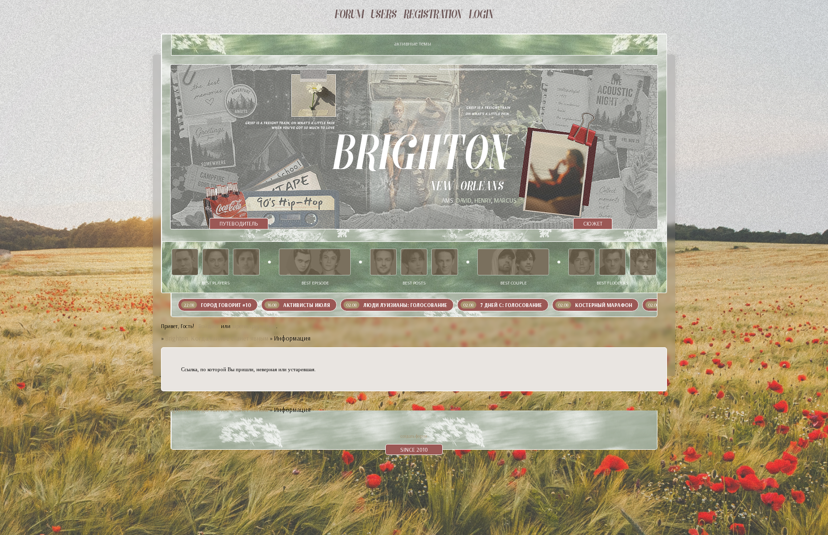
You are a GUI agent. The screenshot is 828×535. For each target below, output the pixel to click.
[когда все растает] (314, 262)
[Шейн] (185, 262)
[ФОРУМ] (349, 15)
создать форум (414, 436)
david (464, 200)
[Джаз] (582, 262)
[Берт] (612, 262)
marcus (505, 200)
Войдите (208, 326)
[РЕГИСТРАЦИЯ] (432, 15)
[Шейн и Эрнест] (513, 262)
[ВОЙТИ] (481, 15)
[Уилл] (216, 262)
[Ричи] (414, 262)
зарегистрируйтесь (254, 326)
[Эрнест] (246, 262)
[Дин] (445, 262)
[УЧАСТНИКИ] (383, 15)
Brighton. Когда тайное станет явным (216, 338)
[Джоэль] (643, 262)
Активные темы (412, 43)
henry (482, 200)
